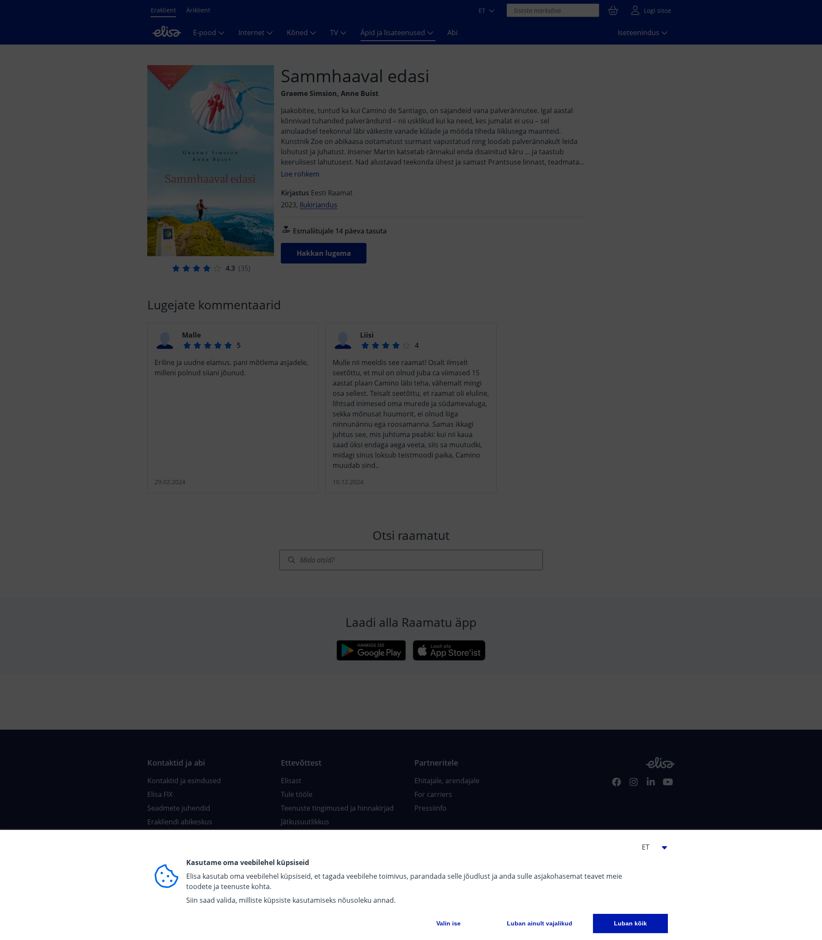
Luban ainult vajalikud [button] (539, 923)
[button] (651, 847)
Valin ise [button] (448, 923)
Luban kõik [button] (630, 923)
